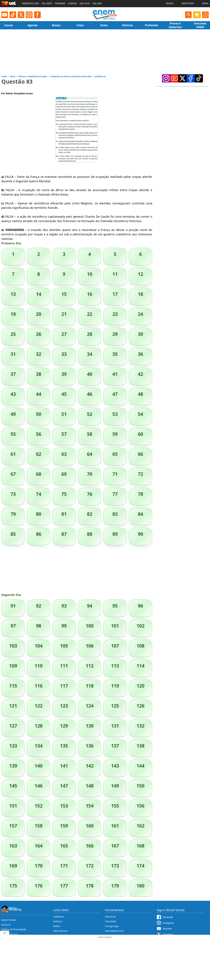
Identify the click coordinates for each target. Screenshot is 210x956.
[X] (21, 14)
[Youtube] (4, 14)
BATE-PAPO (188, 3)
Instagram (168, 922)
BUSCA (170, 3)
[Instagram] (29, 14)
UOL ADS (97, 3)
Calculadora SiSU (114, 930)
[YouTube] (174, 78)
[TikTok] (13, 14)
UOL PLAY (85, 3)
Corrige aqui (112, 926)
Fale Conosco (60, 930)
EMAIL (205, 3)
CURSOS (72, 3)
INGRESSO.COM (30, 3)
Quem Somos (8, 919)
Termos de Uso (9, 934)
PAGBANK (60, 3)
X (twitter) (168, 934)
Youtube (167, 928)
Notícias (57, 921)
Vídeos (56, 926)
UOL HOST (47, 3)
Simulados (110, 921)
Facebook (168, 917)
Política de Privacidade (13, 929)
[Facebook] (191, 78)
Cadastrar (58, 916)
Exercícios (110, 916)
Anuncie (5, 924)
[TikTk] (199, 78)
